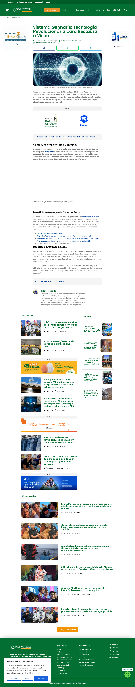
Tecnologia (61, 668)
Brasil (59, 649)
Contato (82, 657)
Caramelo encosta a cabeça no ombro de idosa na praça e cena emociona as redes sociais (84, 527)
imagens (48, 151)
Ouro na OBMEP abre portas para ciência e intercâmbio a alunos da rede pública (84, 589)
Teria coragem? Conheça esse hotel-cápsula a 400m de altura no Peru (91, 393)
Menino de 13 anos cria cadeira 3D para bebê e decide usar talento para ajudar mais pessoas (60, 460)
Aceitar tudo (40, 678)
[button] (44, 48)
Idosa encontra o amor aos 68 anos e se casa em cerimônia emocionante (90, 345)
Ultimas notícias (85, 649)
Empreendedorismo (64, 660)
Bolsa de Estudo (16, 17)
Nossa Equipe (83, 652)
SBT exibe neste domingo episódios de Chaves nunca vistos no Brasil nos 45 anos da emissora (87, 568)
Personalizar (14, 678)
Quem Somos (84, 655)
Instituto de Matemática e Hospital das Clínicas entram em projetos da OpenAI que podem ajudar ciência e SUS (59, 402)
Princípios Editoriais (86, 660)
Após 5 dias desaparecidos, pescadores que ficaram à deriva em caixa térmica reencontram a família (85, 548)
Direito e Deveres (63, 655)
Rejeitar (27, 678)
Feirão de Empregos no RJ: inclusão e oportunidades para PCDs (91, 377)
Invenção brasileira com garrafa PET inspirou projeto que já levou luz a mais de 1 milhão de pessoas (59, 383)
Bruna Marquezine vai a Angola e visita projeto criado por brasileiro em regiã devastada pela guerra (86, 506)
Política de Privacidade (87, 662)
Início (9, 17)
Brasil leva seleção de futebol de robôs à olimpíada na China (60, 344)
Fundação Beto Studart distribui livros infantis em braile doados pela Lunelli (68, 238)
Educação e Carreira (64, 657)
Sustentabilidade (63, 665)
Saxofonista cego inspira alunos (50, 233)
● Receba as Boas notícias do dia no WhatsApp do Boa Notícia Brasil (65, 137)
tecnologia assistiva (90, 217)
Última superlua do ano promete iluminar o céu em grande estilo (64, 241)
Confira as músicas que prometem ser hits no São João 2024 (92, 329)
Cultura (60, 652)
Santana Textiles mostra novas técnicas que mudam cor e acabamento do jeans (59, 440)
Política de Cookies (86, 665)
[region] (27, 670)
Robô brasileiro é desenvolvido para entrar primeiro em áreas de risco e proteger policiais (60, 325)
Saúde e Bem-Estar (64, 662)
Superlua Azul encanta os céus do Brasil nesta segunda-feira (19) (64, 236)
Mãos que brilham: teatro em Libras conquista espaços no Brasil (92, 361)
